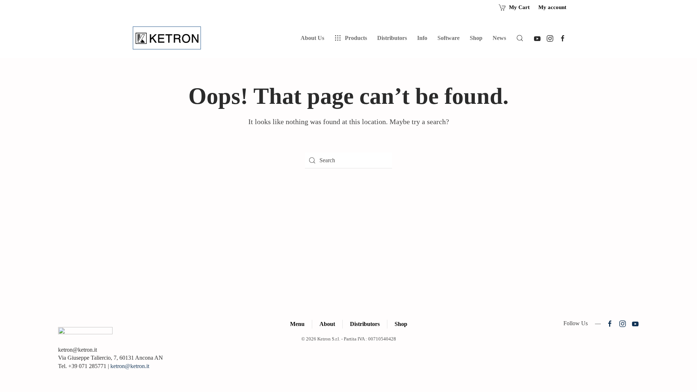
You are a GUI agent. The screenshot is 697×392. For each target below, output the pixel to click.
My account (552, 7)
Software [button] (448, 38)
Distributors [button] (392, 38)
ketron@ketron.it (129, 366)
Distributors (365, 324)
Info (422, 38)
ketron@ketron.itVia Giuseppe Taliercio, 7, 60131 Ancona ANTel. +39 (110, 358)
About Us (312, 38)
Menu (297, 324)
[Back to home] (168, 38)
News (499, 38)
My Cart (519, 7)
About (327, 324)
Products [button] (356, 38)
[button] (519, 38)
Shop (476, 38)
